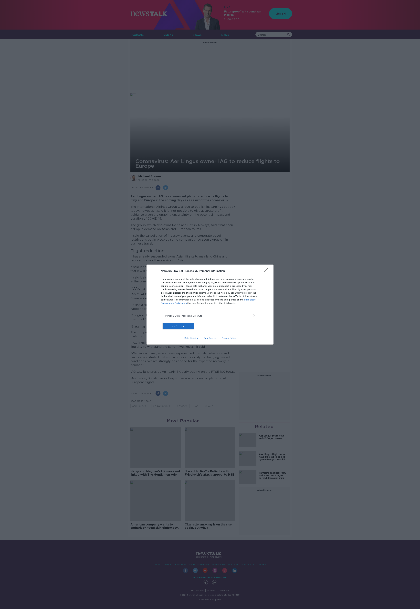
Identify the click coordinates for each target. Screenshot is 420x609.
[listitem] (210, 316)
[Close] (267, 271)
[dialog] (210, 304)
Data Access (210, 338)
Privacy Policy (228, 338)
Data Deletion (191, 338)
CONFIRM (178, 326)
